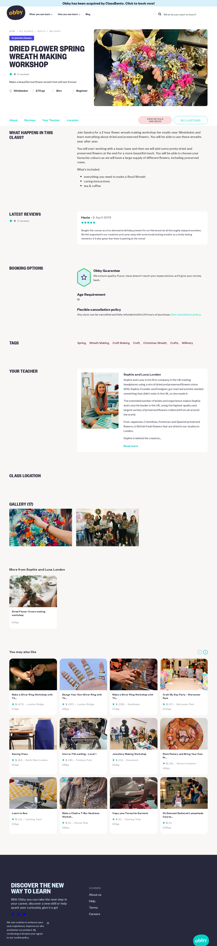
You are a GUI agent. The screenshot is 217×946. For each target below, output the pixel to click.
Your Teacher (51, 120)
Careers (94, 913)
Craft (136, 343)
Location (72, 120)
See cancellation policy (185, 314)
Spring (81, 343)
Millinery (187, 343)
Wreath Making (99, 343)
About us (95, 894)
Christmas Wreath (155, 343)
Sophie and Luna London (142, 374)
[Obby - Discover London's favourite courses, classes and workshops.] (16, 13)
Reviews (30, 120)
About (13, 120)
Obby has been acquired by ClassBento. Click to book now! (108, 3)
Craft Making (121, 343)
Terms (93, 907)
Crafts (174, 343)
